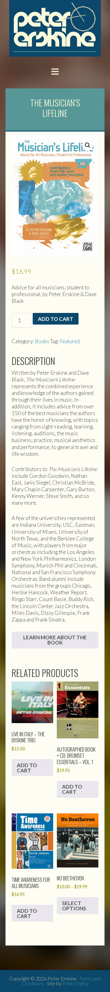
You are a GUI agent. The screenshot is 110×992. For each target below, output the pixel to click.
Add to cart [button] (27, 768)
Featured (70, 341)
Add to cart (55, 319)
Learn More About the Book (55, 640)
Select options (74, 906)
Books (42, 341)
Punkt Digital (75, 983)
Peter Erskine (55, 28)
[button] (55, 71)
